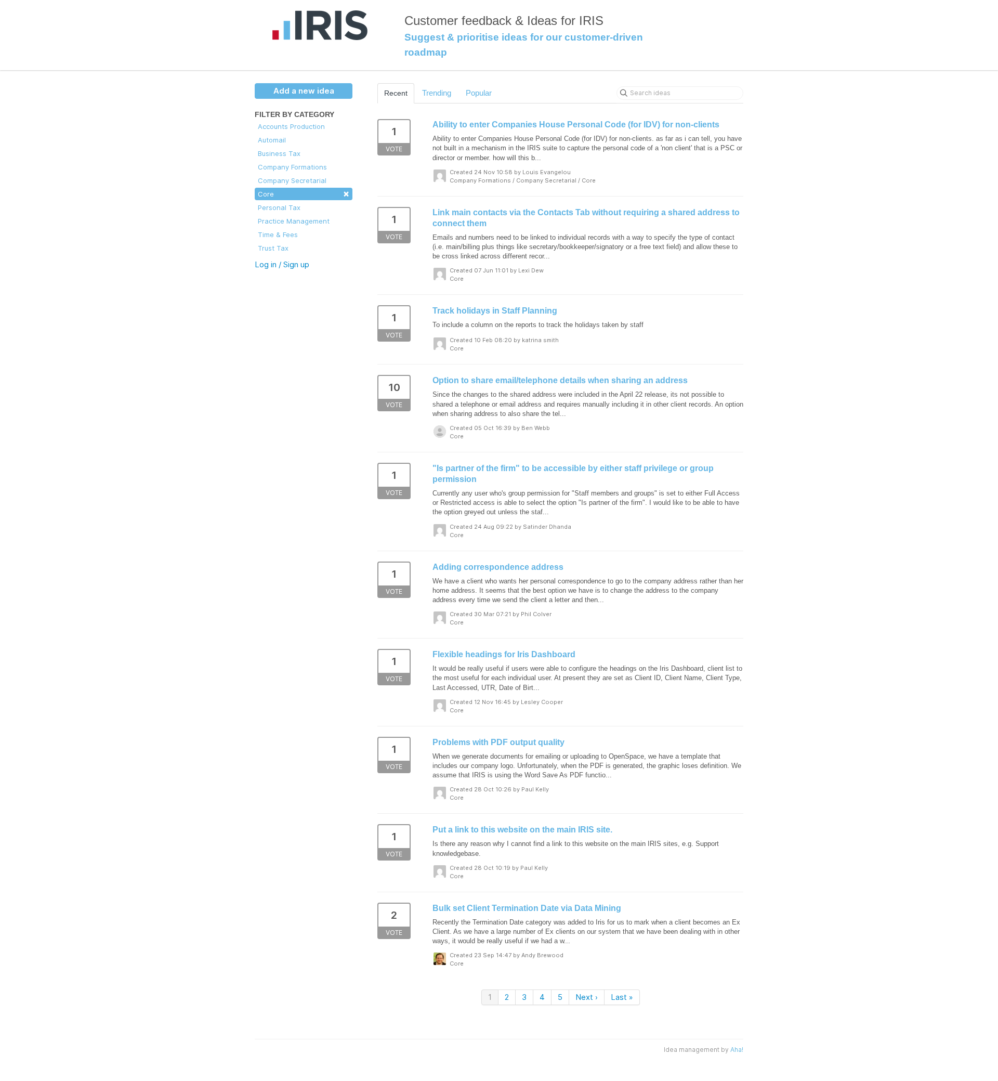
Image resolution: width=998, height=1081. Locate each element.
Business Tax (279, 153)
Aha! (736, 1049)
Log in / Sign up (282, 264)
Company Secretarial (292, 180)
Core (303, 193)
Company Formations (292, 167)
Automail (272, 140)
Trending (436, 92)
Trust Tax (273, 248)
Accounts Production (291, 126)
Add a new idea (303, 91)
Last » (622, 997)
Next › (586, 997)
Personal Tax (279, 207)
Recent (396, 93)
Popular (479, 92)
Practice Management (294, 221)
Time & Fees (278, 234)
